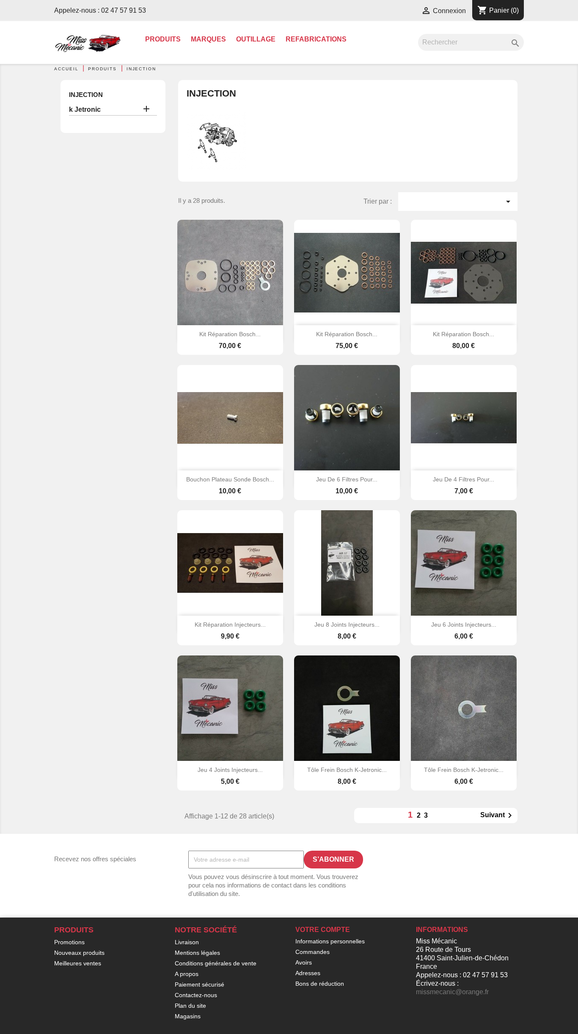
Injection (86, 94)
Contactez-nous (196, 995)
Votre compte (322, 929)
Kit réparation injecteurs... (230, 624)
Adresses (307, 973)
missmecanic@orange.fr (452, 991)
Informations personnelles (330, 941)
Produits (163, 39)
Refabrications (316, 39)
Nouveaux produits (79, 952)
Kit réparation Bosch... (230, 334)
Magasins (188, 1016)
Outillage (255, 39)
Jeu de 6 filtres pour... (346, 479)
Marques (208, 39)
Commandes (312, 951)
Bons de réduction (319, 983)
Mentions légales (197, 952)
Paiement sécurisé (199, 984)
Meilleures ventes (77, 963)
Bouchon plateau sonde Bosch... (230, 479)
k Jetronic (85, 109)
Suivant (497, 815)
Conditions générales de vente (215, 963)
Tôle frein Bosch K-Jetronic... (347, 769)
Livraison (187, 942)
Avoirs (303, 962)
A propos (186, 973)
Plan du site (190, 1005)
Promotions (69, 942)
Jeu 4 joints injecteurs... (230, 769)
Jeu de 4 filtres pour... (463, 479)
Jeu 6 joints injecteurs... (463, 624)
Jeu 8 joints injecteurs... (347, 624)
